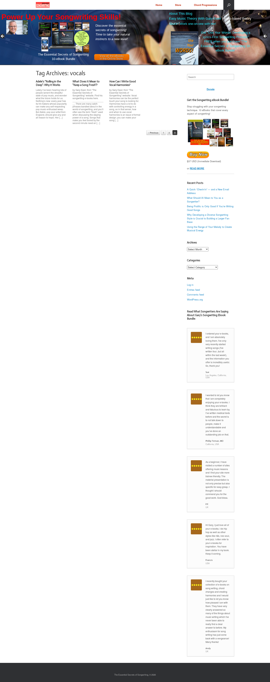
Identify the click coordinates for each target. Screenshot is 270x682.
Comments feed (195, 294)
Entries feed (193, 289)
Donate (211, 89)
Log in (190, 284)
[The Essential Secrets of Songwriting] (43, 5)
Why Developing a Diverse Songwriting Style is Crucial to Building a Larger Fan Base (208, 218)
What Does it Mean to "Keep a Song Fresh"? (86, 83)
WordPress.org (195, 299)
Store (178, 5)
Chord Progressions (205, 5)
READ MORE (197, 168)
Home (159, 5)
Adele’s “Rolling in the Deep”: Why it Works (48, 83)
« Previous (153, 132)
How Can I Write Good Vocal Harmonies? (122, 83)
